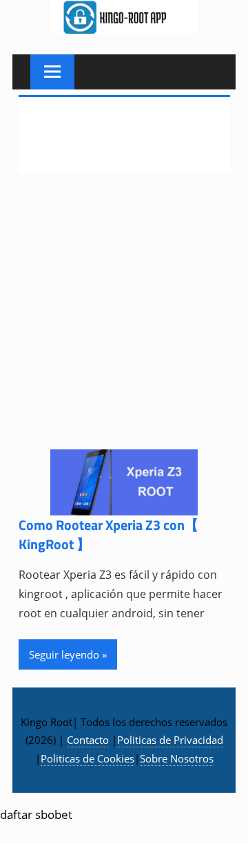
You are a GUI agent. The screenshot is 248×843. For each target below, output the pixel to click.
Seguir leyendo (64, 654)
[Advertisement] (124, 320)
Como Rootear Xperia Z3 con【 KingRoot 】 (108, 534)
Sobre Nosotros (177, 758)
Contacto (88, 740)
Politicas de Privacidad (170, 740)
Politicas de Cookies (87, 758)
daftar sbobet (36, 814)
